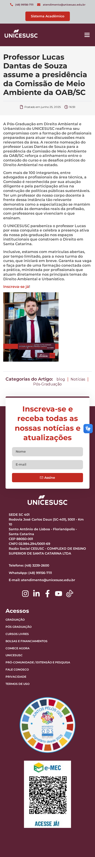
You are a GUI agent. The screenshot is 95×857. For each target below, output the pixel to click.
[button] (87, 34)
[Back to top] (80, 824)
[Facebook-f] (47, 593)
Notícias (78, 379)
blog (60, 379)
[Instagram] (25, 593)
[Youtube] (58, 593)
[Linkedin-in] (36, 593)
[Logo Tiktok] (69, 593)
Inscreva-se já (16, 286)
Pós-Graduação (47, 384)
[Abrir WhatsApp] (83, 845)
